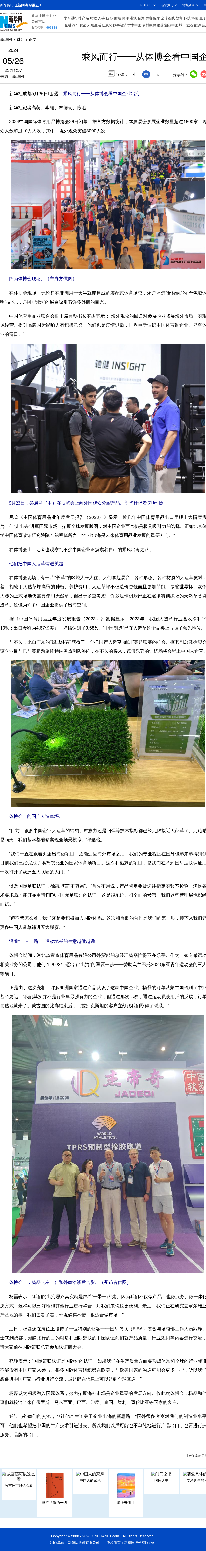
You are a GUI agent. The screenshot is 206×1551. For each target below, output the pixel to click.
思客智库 (153, 18)
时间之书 (161, 1480)
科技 (187, 18)
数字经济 (120, 25)
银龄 (160, 25)
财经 (117, 18)
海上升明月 (126, 1502)
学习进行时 (72, 18)
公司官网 (38, 21)
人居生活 (94, 25)
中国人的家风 (90, 1480)
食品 (83, 25)
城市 (182, 25)
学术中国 (134, 25)
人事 (101, 18)
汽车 (75, 25)
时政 (93, 18)
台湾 (141, 18)
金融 (67, 25)
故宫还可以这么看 (19, 1485)
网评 (125, 18)
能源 (197, 25)
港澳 (133, 18)
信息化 (107, 25)
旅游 (189, 25)
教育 (179, 18)
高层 (85, 18)
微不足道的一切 (54, 1502)
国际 (109, 18)
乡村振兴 (149, 25)
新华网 (6, 39)
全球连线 (168, 18)
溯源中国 (171, 25)
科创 (194, 18)
